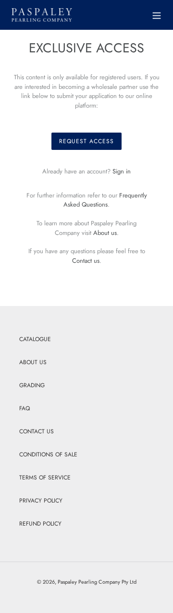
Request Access (86, 141)
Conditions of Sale (48, 454)
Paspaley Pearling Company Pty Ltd (97, 582)
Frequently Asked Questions (105, 200)
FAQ (24, 408)
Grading (32, 385)
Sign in (121, 171)
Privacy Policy (40, 500)
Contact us (85, 260)
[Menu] (157, 14)
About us (105, 232)
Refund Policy (40, 523)
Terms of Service (45, 477)
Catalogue (35, 339)
